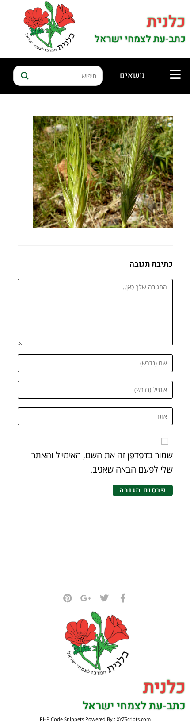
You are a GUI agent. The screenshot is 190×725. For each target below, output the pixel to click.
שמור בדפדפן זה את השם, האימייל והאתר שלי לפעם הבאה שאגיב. (102, 462)
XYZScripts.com (134, 719)
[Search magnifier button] (23, 76)
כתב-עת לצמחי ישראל (140, 39)
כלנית (166, 22)
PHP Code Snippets (62, 719)
